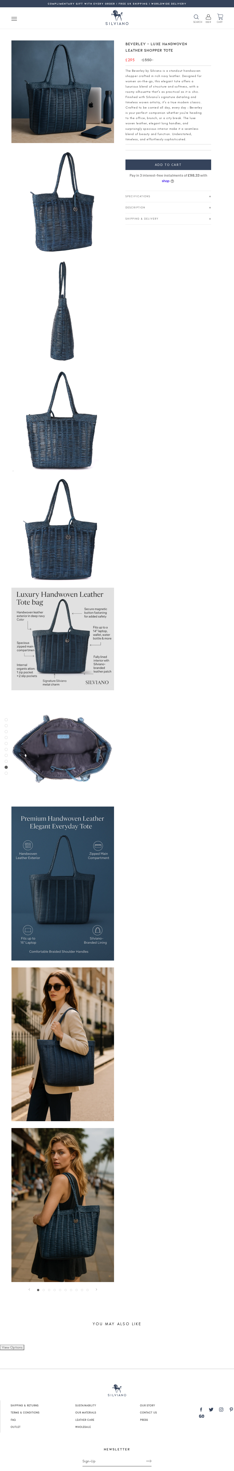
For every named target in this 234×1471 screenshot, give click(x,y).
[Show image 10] (87, 1290)
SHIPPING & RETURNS (25, 1405)
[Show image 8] (76, 1290)
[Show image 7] (71, 1290)
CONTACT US (148, 1412)
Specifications (137, 196)
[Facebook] (201, 1410)
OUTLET (16, 1427)
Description (135, 207)
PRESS (144, 1419)
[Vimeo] (201, 1416)
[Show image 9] (82, 1290)
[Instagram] (221, 1410)
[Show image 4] (54, 1290)
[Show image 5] (60, 1290)
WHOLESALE (83, 1427)
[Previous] (29, 1289)
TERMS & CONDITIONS (25, 1412)
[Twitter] (211, 1410)
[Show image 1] (38, 1290)
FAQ (13, 1419)
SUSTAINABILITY (85, 1405)
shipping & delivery (142, 218)
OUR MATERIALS (85, 1412)
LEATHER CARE (84, 1419)
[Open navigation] (14, 18)
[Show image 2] (44, 1290)
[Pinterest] (231, 1410)
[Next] (96, 1289)
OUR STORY (147, 1405)
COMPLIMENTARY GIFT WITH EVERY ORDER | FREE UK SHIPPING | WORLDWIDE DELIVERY (117, 3)
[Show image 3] (49, 1290)
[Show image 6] (65, 1290)
